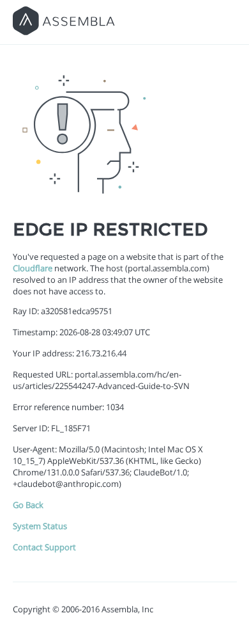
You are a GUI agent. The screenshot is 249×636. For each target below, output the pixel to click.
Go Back (28, 505)
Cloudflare (32, 268)
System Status (40, 526)
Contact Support (44, 547)
